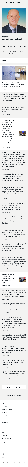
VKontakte (5, 435)
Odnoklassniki (6, 438)
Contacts (5, 412)
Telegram (5, 441)
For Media (5, 422)
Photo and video (7, 409)
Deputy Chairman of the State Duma (14, 46)
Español (4, 451)
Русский (4, 447)
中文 (3, 454)
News (4, 61)
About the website (8, 425)
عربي (3, 457)
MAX (3, 432)
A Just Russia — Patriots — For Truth (16, 52)
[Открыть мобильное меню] (25, 2)
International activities (9, 416)
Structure (5, 406)
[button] (14, 387)
